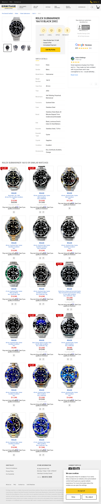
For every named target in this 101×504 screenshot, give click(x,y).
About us (5, 2)
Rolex (16, 13)
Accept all (81, 491)
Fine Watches (57, 7)
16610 (34, 13)
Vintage (48, 7)
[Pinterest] (78, 469)
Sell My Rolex (36, 7)
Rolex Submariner (25, 13)
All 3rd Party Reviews (83, 36)
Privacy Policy (10, 471)
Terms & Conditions (11, 468)
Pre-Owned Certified (7, 13)
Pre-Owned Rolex (23, 7)
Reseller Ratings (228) (83, 33)
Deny (73, 497)
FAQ (11, 2)
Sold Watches (31, 484)
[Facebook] (70, 469)
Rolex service (68, 7)
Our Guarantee (10, 474)
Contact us (17, 2)
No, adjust (89, 497)
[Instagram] (74, 469)
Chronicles (81, 7)
